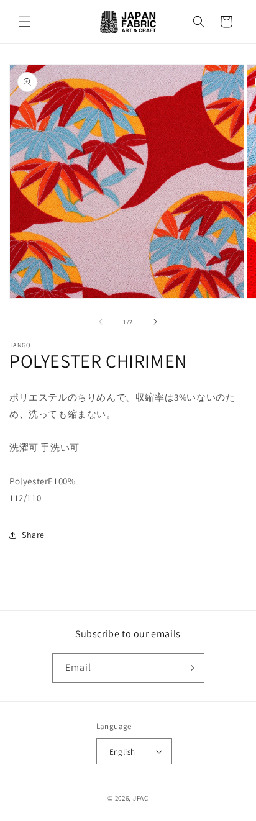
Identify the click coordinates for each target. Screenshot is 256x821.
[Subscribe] (190, 668)
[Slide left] (100, 321)
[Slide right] (155, 321)
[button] (25, 21)
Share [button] (33, 534)
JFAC (141, 798)
